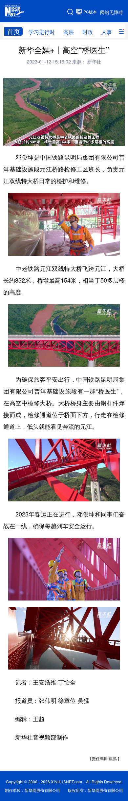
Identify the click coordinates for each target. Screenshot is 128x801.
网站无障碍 (111, 12)
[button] (9, 139)
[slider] (100, 139)
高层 (68, 32)
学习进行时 (42, 32)
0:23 (21, 139)
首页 (13, 31)
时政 (87, 32)
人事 (106, 32)
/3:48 (31, 139)
